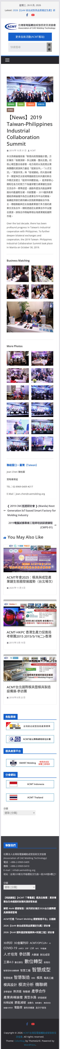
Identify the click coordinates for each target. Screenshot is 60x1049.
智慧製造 (22, 977)
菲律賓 (10, 110)
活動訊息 (31, 104)
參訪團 (24, 954)
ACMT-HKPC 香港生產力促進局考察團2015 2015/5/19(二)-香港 (29, 634)
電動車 (18, 1007)
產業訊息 (41, 104)
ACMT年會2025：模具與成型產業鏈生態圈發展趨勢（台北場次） (31, 579)
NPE (37, 948)
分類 (6, 808)
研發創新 (42, 997)
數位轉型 (33, 961)
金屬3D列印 (8, 1008)
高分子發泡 (41, 1007)
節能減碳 (20, 1002)
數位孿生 (19, 962)
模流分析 (26, 984)
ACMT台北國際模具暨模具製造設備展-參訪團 (29, 689)
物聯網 (26, 991)
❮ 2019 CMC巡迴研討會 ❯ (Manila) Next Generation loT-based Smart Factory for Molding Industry (31, 510)
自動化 (31, 1002)
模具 (39, 978)
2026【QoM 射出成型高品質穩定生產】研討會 (27, 925)
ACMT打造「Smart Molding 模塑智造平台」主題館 (30, 918)
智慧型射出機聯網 (11, 970)
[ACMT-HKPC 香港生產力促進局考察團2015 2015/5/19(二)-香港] (30, 601)
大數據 (35, 954)
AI (50, 943)
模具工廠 (48, 977)
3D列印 (8, 943)
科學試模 (8, 1002)
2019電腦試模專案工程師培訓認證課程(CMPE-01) (30, 525)
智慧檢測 (8, 977)
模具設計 (10, 984)
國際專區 (11, 104)
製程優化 (38, 1003)
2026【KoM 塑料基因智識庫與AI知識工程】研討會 (29, 932)
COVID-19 (10, 948)
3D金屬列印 (21, 943)
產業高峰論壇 (13, 997)
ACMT (33, 150)
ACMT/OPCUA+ (39, 943)
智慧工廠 (25, 970)
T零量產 (43, 948)
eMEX (21, 948)
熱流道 (17, 991)
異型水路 (30, 997)
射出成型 (45, 954)
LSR (32, 948)
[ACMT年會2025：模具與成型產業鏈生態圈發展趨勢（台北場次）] (30, 547)
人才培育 (11, 954)
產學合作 (39, 991)
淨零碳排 (8, 991)
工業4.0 (8, 962)
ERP (26, 948)
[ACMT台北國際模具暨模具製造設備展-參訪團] (30, 656)
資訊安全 (47, 1003)
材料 (33, 978)
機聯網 (41, 984)
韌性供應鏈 (29, 1007)
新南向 (21, 104)
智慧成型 (41, 969)
